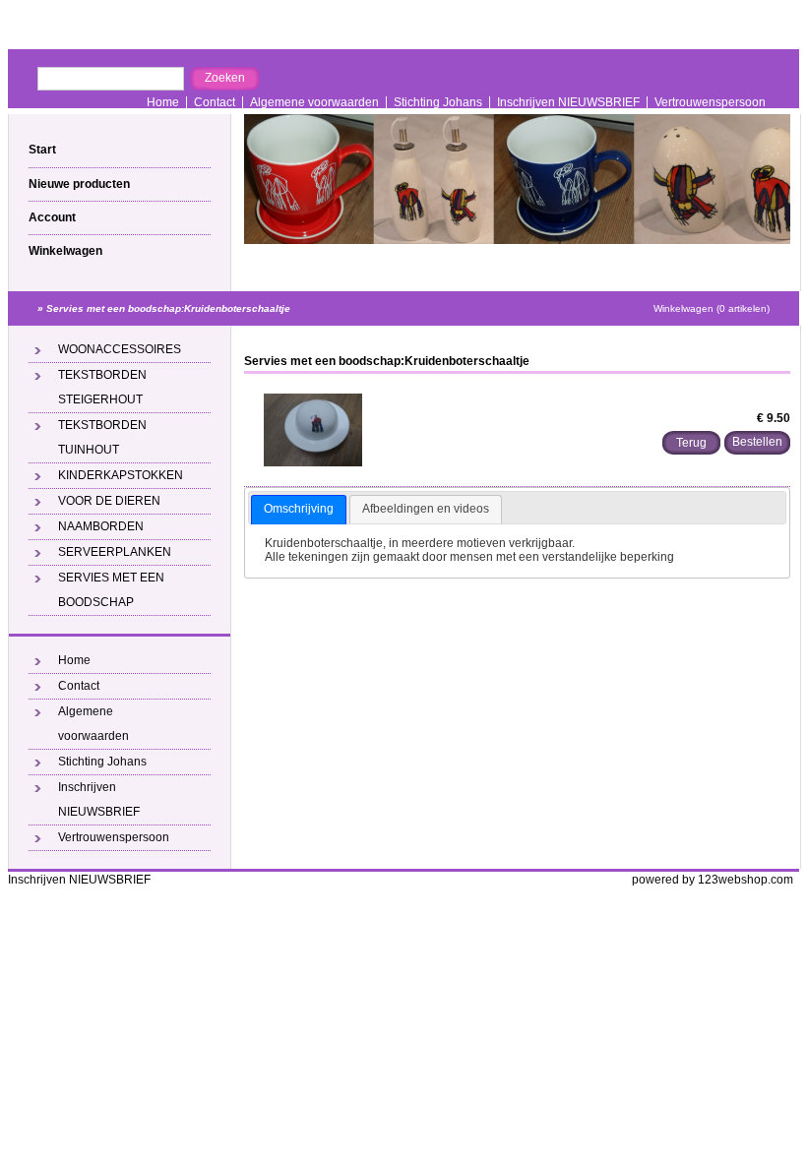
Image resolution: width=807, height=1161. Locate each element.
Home (163, 102)
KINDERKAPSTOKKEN (120, 475)
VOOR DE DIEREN (109, 501)
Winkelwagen (65, 251)
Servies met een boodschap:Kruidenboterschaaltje (168, 308)
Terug (691, 443)
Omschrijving (299, 509)
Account (52, 217)
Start (42, 149)
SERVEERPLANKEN (114, 552)
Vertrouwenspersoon (710, 102)
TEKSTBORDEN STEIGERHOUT (102, 387)
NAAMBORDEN (101, 526)
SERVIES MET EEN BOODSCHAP (111, 590)
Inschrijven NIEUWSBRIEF (568, 102)
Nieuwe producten (79, 184)
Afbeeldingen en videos (425, 509)
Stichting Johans (438, 102)
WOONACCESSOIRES (119, 349)
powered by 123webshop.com (712, 879)
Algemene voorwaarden (314, 102)
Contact (214, 102)
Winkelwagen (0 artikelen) (711, 308)
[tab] (298, 509)
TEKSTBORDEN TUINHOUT (102, 437)
